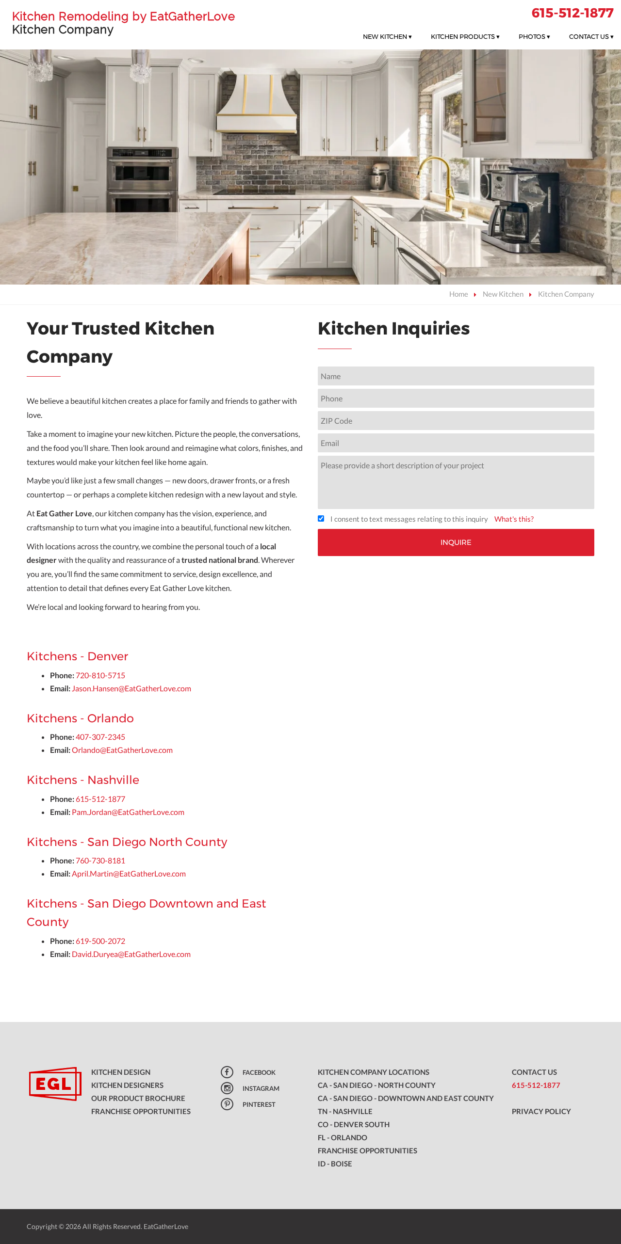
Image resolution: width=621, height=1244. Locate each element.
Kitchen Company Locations (373, 1072)
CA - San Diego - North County (377, 1085)
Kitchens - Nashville (83, 780)
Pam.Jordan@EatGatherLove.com (129, 811)
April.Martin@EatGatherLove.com (129, 873)
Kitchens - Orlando (80, 718)
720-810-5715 (100, 675)
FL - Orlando (342, 1137)
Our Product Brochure (138, 1098)
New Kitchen (387, 36)
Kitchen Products (465, 36)
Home (458, 293)
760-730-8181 (100, 860)
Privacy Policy (541, 1111)
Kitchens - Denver (77, 656)
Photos (534, 36)
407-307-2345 (100, 736)
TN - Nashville (345, 1111)
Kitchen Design (120, 1072)
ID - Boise (335, 1163)
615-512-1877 (573, 13)
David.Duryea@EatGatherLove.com (131, 953)
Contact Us (591, 36)
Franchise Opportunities (141, 1111)
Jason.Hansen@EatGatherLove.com (131, 688)
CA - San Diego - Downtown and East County (406, 1098)
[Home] (52, 1085)
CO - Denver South (354, 1124)
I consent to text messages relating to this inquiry (409, 518)
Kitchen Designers (127, 1085)
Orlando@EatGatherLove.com (122, 749)
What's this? (514, 518)
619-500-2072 (100, 940)
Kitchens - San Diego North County (127, 842)
